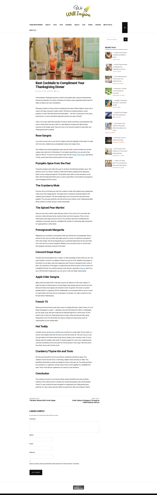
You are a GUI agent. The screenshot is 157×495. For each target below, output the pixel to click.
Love (83, 25)
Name (31, 435)
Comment (32, 419)
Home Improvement (36, 25)
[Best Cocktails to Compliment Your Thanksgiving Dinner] (64, 79)
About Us (32, 30)
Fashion (98, 25)
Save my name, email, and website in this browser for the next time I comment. (54, 464)
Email (31, 444)
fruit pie (82, 268)
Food (55, 25)
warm (53, 332)
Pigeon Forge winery (78, 155)
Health (77, 25)
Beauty (48, 25)
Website (32, 452)
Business (69, 25)
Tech (61, 25)
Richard (51, 91)
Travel (90, 25)
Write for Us (107, 25)
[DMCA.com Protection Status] (78, 489)
